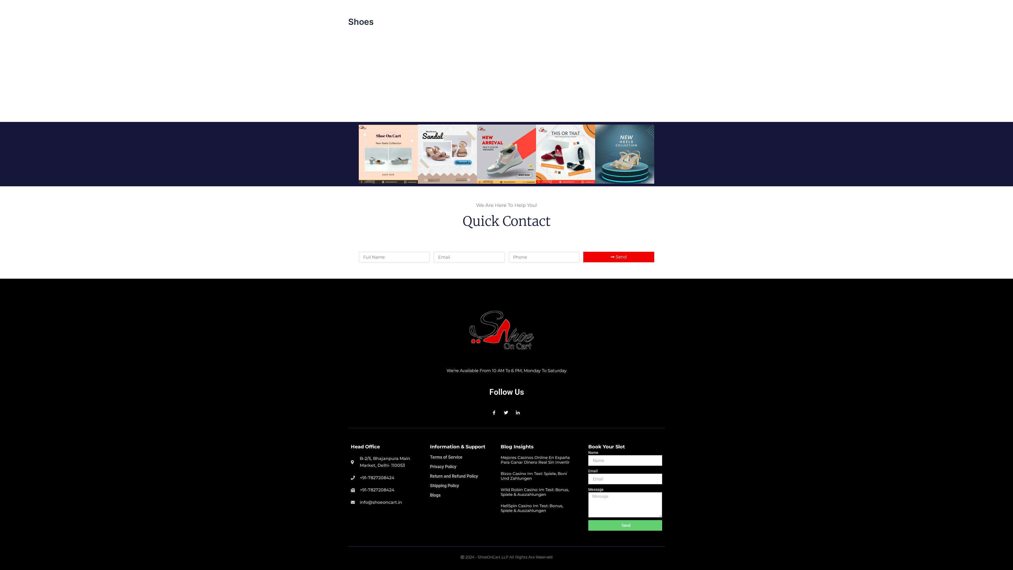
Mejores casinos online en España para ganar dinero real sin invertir (535, 460)
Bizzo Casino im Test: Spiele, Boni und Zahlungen (534, 476)
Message (596, 489)
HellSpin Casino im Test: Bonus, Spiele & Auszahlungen (532, 508)
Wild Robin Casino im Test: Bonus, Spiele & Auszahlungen (535, 492)
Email (593, 471)
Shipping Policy (444, 485)
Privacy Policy (443, 466)
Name (593, 452)
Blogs (435, 495)
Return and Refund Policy (454, 476)
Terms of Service (446, 457)
